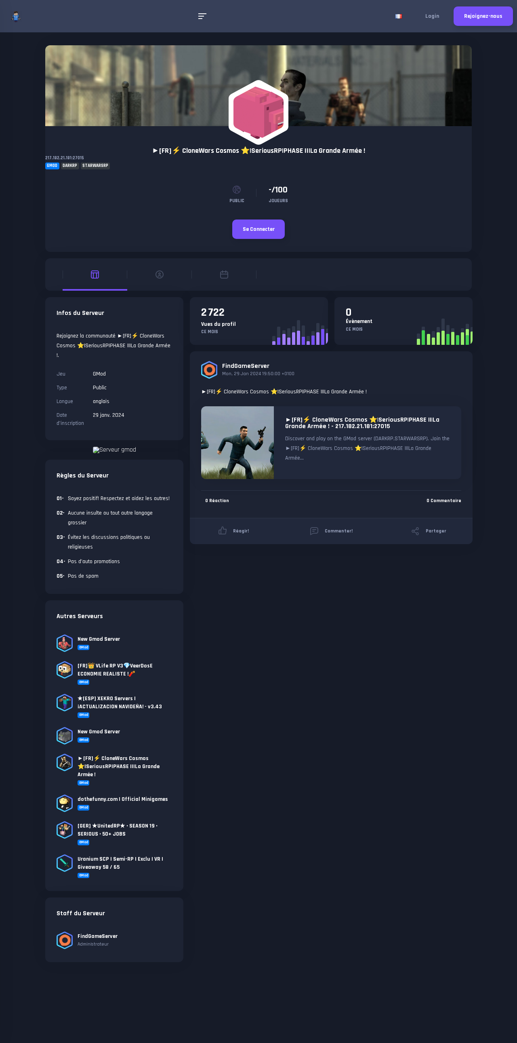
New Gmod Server (99, 639)
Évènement (359, 321)
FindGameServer (245, 366)
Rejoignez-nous (483, 16)
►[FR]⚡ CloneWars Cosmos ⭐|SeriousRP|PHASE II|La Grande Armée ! (258, 150)
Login (432, 16)
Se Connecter (259, 229)
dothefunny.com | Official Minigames (123, 799)
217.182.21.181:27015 (64, 158)
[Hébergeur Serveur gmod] (114, 449)
